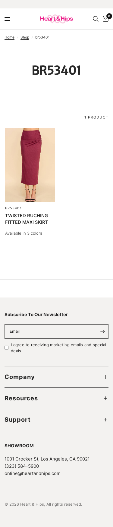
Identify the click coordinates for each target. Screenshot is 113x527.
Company (20, 377)
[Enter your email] (102, 331)
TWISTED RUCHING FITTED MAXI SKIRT (26, 219)
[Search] (96, 18)
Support (18, 419)
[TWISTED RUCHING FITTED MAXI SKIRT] (30, 165)
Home (9, 37)
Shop (24, 37)
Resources (21, 398)
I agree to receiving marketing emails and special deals (58, 347)
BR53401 (13, 208)
